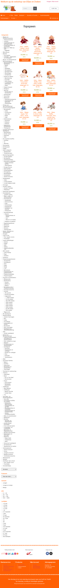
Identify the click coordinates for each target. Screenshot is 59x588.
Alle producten (21, 565)
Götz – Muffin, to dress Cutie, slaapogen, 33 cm (37, 114)
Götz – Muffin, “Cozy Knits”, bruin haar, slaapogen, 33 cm (24, 83)
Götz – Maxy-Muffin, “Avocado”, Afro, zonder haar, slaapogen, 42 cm (51, 116)
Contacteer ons (54, 18)
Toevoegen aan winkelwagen (25, 60)
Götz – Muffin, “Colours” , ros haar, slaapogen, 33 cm (51, 82)
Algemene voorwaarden (9, 566)
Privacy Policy (6, 567)
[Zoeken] (35, 8)
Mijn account (55, 1)
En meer (13, 18)
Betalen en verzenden (8, 569)
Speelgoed (21, 15)
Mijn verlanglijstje (36, 567)
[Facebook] (47, 553)
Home (3, 15)
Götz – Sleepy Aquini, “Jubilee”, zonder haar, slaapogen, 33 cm (51, 50)
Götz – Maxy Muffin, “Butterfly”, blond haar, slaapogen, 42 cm (37, 51)
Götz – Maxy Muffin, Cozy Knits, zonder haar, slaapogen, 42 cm (38, 83)
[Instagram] (51, 553)
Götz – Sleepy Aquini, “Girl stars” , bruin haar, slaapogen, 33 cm (24, 115)
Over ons (5, 565)
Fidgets (16, 15)
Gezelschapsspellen (44, 15)
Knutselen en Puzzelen (32, 15)
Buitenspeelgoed (4, 18)
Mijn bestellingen (36, 566)
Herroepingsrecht (7, 570)
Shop (12, 15)
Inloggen (49, 1)
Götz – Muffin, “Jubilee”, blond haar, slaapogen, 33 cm (24, 49)
